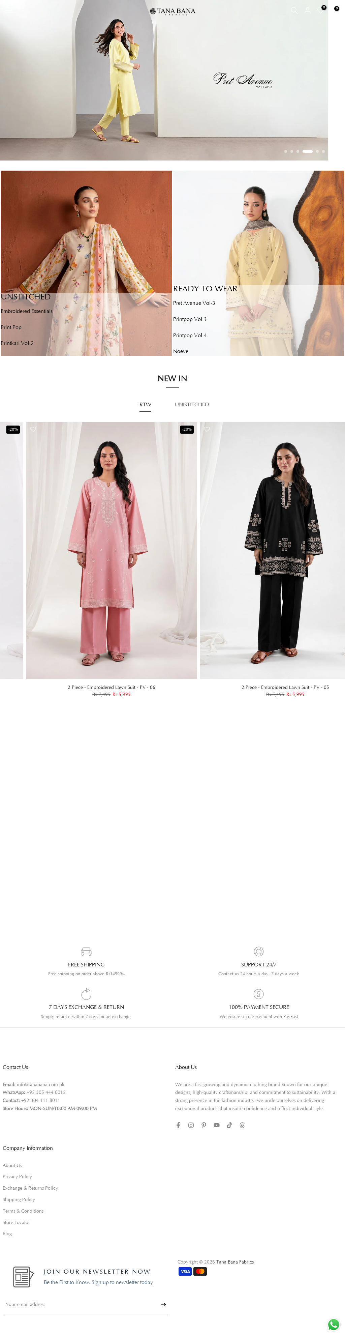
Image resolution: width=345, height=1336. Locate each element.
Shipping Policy (19, 1199)
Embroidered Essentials (27, 311)
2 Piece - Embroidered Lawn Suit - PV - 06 (85, 687)
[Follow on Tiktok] (229, 1125)
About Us (12, 1165)
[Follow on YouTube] (217, 1125)
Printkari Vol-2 (17, 343)
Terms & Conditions (23, 1211)
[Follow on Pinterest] (204, 1125)
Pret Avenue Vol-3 (194, 303)
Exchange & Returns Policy (30, 1188)
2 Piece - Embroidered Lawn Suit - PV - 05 (259, 687)
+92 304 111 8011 (40, 1100)
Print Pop (11, 327)
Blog (7, 1234)
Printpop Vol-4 (190, 335)
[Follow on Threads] (242, 1125)
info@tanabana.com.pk (40, 1084)
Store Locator (16, 1222)
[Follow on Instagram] (191, 1125)
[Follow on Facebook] (178, 1125)
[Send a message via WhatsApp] (334, 1325)
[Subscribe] (160, 1304)
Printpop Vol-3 (190, 319)
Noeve (180, 351)
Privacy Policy (17, 1177)
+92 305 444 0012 (46, 1092)
